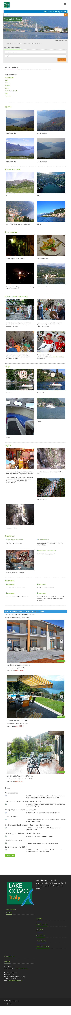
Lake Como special (43, 946)
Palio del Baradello (58, 357)
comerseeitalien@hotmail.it (21, 969)
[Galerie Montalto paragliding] (20, 120)
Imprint (38, 919)
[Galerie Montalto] (20, 182)
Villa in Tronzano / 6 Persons (17, 721)
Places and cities (9, 77)
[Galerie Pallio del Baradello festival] (51, 341)
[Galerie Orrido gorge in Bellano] (51, 458)
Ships (6, 93)
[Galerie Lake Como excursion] (51, 245)
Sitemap (9, 912)
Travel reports (41, 941)
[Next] (61, 641)
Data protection (41, 924)
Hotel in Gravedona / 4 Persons (18, 665)
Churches (7, 83)
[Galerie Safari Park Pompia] (51, 487)
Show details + (61, 661)
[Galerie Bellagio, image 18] (51, 211)
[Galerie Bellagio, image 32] (51, 182)
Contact (7, 962)
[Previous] (9, 641)
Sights (6, 80)
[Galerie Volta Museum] (20, 584)
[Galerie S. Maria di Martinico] (51, 540)
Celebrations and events (11, 91)
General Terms (9, 956)
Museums (7, 85)
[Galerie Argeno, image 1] (20, 211)
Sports (6, 88)
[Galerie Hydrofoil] (51, 408)
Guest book (40, 935)
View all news (10, 855)
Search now (62, 60)
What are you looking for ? (54, 12)
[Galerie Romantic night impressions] (20, 245)
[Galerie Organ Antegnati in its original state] (51, 550)
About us (39, 930)
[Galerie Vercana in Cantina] (20, 309)
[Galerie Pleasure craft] (20, 379)
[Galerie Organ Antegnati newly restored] (20, 540)
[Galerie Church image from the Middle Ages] (20, 560)
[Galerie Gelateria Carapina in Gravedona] (20, 458)
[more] (57, 797)
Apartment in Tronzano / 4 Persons (20, 776)
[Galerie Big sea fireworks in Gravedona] (20, 273)
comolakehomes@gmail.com (15, 980)
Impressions (8, 96)
